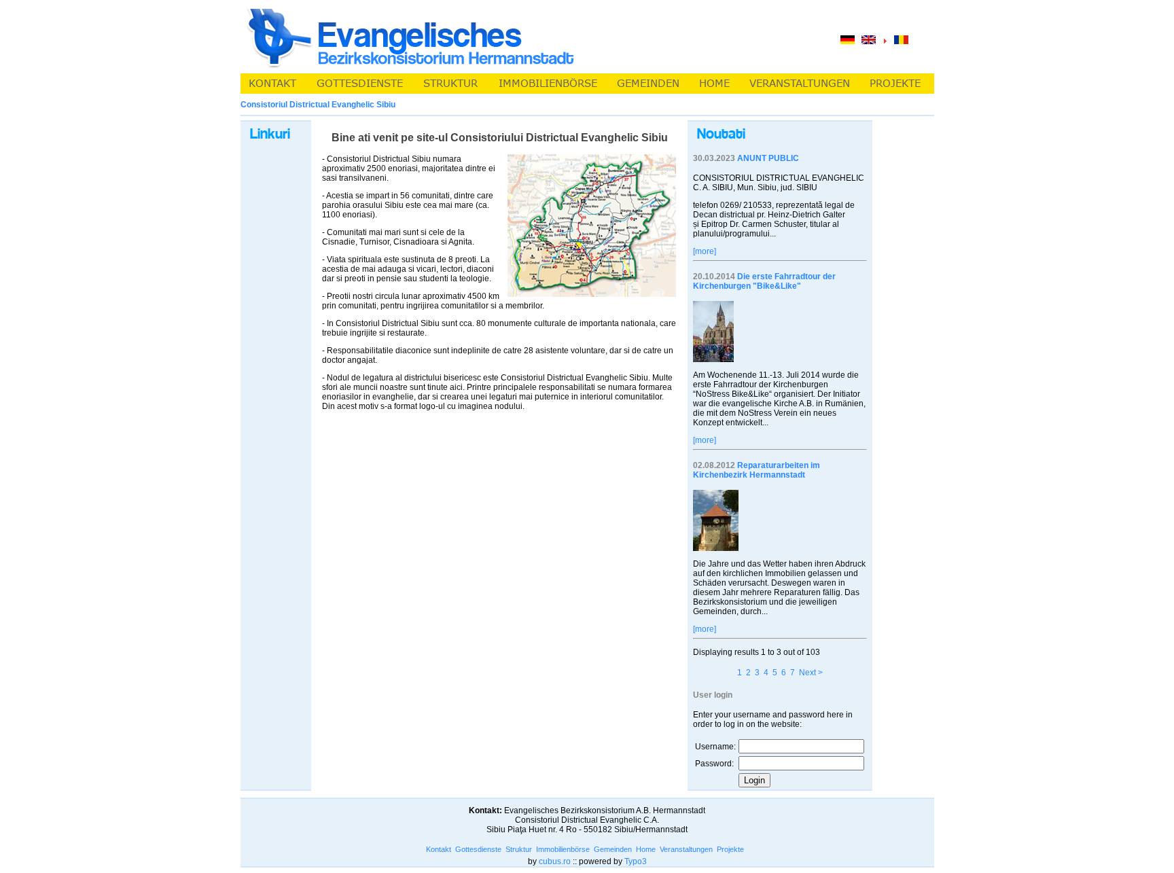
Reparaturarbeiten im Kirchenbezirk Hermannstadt (756, 470)
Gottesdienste (478, 849)
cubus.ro (555, 861)
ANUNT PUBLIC (768, 158)
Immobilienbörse (563, 849)
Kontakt (438, 849)
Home (646, 849)
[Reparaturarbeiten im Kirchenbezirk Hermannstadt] (716, 548)
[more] (704, 251)
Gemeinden (613, 849)
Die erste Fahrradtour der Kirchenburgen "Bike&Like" (764, 281)
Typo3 (635, 861)
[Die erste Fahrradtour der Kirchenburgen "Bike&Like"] (713, 359)
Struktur (518, 849)
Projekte (730, 849)
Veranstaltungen (686, 849)
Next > (811, 672)
